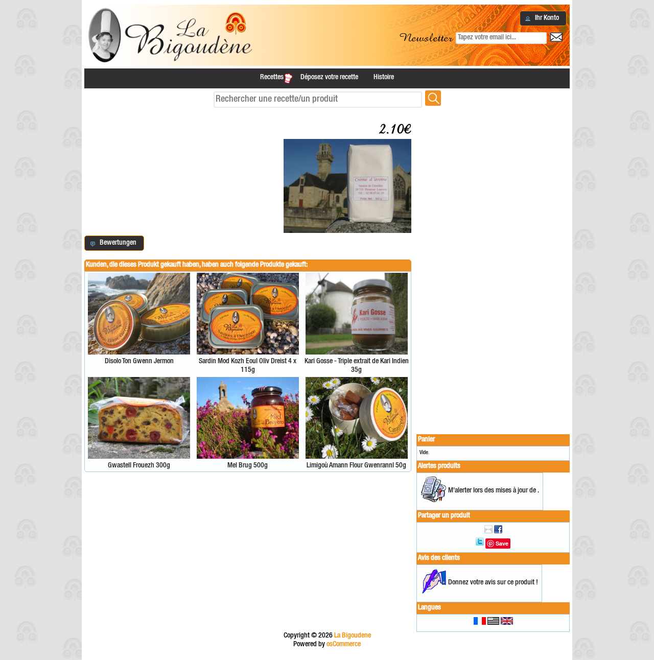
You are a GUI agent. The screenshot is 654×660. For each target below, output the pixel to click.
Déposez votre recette (329, 77)
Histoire (383, 77)
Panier (426, 439)
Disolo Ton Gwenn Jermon (139, 361)
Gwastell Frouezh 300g (139, 465)
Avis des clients (439, 558)
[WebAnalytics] (327, 655)
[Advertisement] (493, 266)
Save (502, 543)
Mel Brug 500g (247, 465)
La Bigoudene (352, 636)
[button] (543, 18)
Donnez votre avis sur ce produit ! (493, 582)
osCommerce (343, 644)
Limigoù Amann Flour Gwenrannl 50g (356, 465)
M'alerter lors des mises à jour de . (493, 490)
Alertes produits (439, 466)
